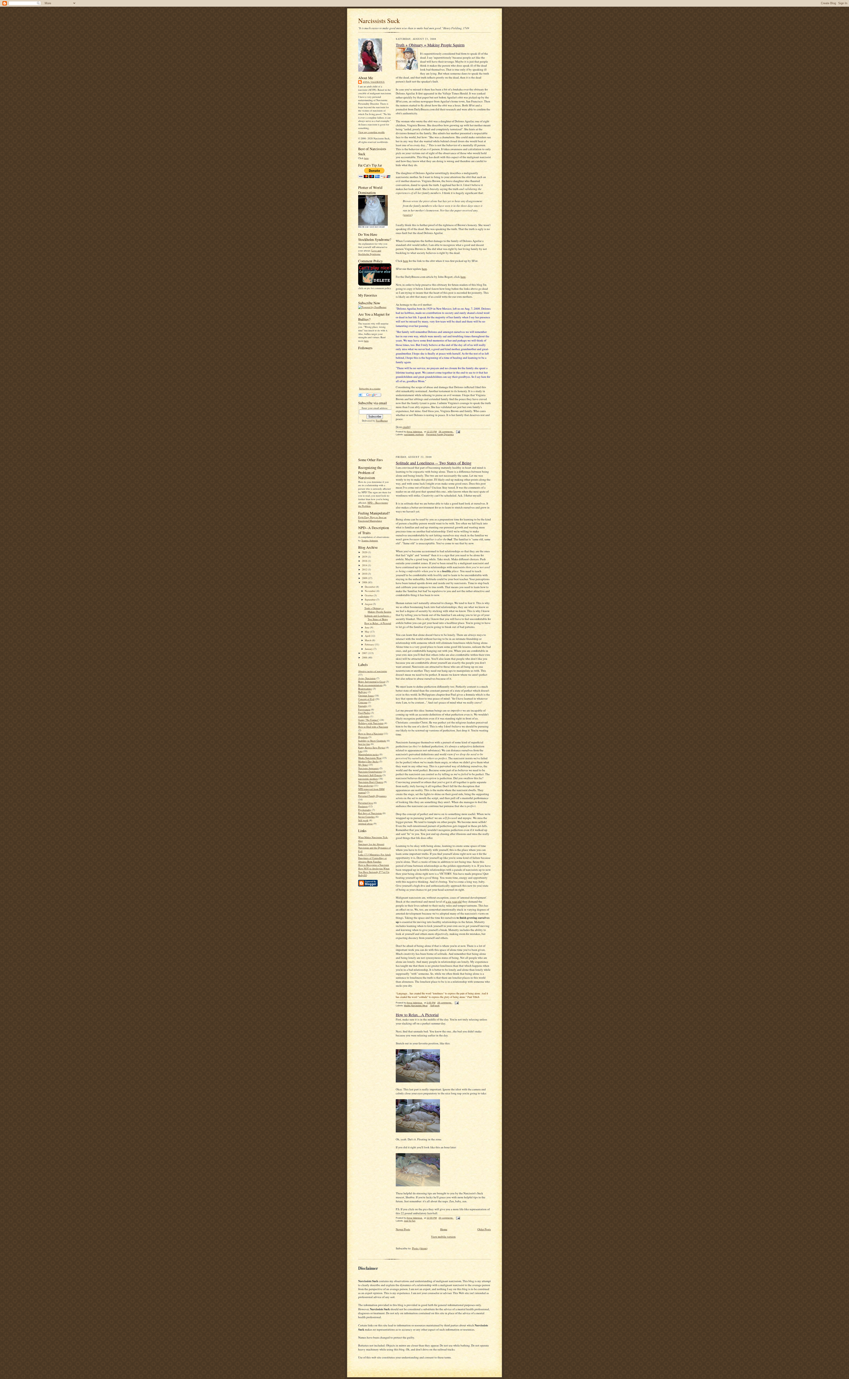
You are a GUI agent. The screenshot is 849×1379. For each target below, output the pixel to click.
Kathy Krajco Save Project (371, 747)
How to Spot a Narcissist (370, 733)
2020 (365, 552)
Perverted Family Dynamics (372, 796)
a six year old (454, 901)
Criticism (362, 702)
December (370, 586)
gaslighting (363, 716)
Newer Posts (403, 1229)
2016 (365, 560)
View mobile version (443, 1237)
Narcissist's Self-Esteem (370, 775)
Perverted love (365, 802)
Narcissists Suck (379, 20)
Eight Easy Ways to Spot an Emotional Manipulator (372, 519)
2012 (365, 569)
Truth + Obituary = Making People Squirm (377, 609)
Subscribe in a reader (370, 388)
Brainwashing (365, 688)
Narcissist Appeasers (368, 768)
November (370, 591)
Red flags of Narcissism (370, 813)
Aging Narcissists (367, 678)
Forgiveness (364, 709)
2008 (365, 582)
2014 (365, 565)
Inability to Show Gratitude (372, 740)
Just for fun (364, 744)
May (367, 631)
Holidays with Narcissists (370, 723)
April (368, 635)
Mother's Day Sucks (368, 761)
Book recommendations (370, 685)
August (369, 604)
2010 (365, 573)
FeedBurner (382, 420)
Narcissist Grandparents (370, 771)
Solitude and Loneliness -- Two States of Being (377, 617)
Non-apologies (365, 785)
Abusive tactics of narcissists (372, 671)
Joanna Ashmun (369, 540)
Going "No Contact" (368, 719)
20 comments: (446, 1218)
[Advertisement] (372, 440)
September (370, 599)
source (408, 215)
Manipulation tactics (368, 754)
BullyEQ (362, 875)
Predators (363, 806)
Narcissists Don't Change (370, 782)
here (366, 158)
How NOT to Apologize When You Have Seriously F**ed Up (374, 870)
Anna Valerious (374, 81)
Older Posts (484, 1229)
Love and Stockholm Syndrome (369, 252)
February (370, 644)
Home (443, 1229)
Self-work (363, 820)
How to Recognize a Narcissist (373, 865)
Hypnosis (363, 737)
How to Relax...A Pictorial (377, 623)
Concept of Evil (366, 699)
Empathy (362, 706)
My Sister (363, 764)
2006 (365, 657)
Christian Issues (366, 695)
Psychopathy (364, 809)
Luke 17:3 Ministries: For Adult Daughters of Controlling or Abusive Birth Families (374, 858)
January (369, 648)
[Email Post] (458, 431)
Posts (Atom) (419, 1248)
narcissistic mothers (368, 778)
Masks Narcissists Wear (370, 758)
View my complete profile (371, 132)
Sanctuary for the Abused (371, 844)
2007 (365, 653)
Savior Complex (366, 816)
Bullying (362, 692)
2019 (365, 556)
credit (406, 427)
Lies (360, 751)
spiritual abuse (365, 823)
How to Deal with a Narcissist (373, 726)
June (367, 627)
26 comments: (446, 431)
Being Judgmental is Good (371, 681)
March (368, 640)
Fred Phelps (364, 712)
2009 (365, 578)
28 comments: (444, 1002)
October (369, 595)
